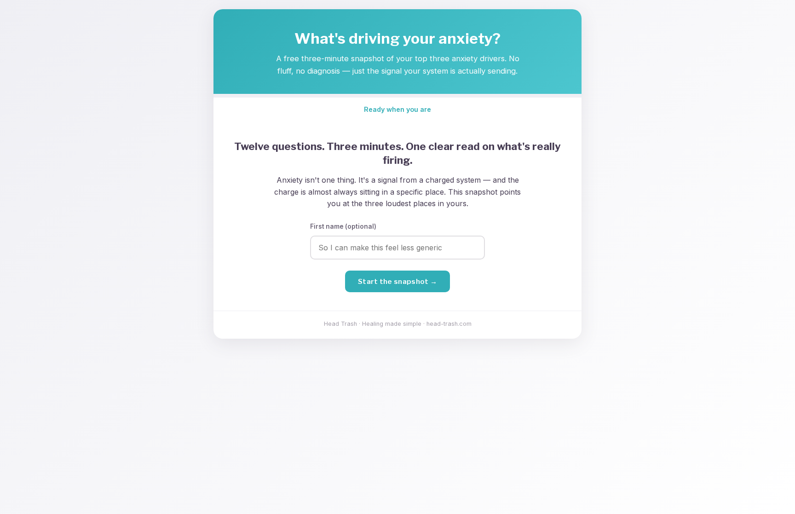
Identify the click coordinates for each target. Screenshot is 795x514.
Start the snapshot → (397, 281)
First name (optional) (343, 226)
